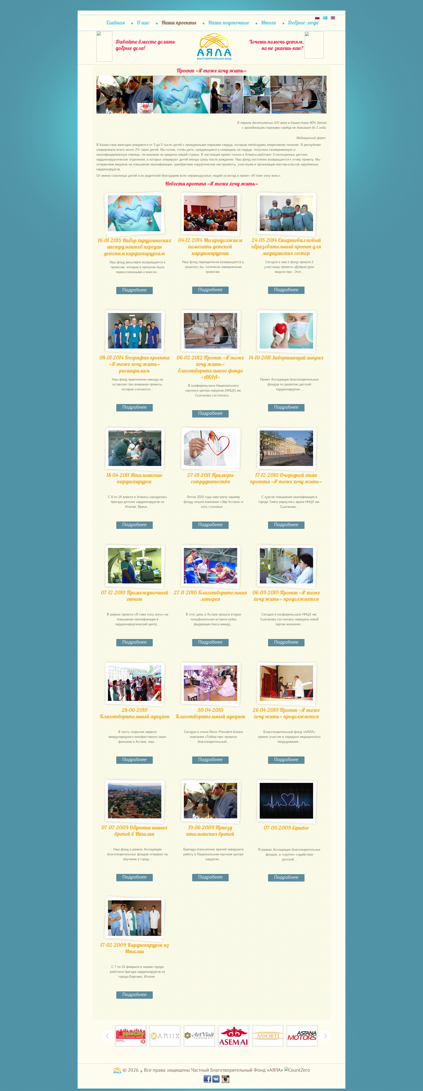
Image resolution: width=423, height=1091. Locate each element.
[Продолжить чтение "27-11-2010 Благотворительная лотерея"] (210, 565)
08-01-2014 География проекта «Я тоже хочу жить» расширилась (134, 364)
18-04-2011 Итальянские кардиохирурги (134, 478)
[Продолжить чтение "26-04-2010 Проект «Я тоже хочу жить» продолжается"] (286, 683)
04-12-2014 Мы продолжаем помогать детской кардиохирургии (210, 246)
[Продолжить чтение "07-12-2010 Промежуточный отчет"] (134, 565)
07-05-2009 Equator (286, 827)
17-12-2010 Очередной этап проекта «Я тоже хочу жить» (286, 478)
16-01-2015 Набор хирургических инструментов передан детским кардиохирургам (134, 247)
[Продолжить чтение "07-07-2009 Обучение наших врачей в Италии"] (134, 800)
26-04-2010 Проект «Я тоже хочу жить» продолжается (286, 713)
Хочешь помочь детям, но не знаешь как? (276, 44)
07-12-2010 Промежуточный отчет (134, 595)
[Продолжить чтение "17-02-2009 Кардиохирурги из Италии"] (134, 918)
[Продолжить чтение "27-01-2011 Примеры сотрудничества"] (210, 448)
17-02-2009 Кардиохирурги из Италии (134, 948)
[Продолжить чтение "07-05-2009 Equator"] (286, 800)
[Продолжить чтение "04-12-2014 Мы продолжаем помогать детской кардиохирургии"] (210, 213)
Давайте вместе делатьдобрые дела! (145, 44)
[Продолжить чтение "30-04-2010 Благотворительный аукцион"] (210, 683)
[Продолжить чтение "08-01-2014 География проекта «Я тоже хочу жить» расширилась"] (134, 330)
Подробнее (134, 290)
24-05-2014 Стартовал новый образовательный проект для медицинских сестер (286, 246)
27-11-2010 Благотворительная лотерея (210, 595)
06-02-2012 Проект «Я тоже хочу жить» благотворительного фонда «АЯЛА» (210, 367)
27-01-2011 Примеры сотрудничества (210, 478)
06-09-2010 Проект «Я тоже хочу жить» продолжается (286, 595)
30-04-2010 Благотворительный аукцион (210, 713)
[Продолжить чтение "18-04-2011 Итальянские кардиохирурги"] (134, 448)
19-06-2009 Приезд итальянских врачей (210, 830)
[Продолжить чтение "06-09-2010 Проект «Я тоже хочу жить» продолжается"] (286, 565)
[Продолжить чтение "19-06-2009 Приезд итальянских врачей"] (210, 800)
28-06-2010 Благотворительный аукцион (134, 713)
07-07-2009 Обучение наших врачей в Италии (134, 830)
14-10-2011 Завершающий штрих (286, 357)
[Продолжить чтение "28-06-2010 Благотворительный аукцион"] (134, 683)
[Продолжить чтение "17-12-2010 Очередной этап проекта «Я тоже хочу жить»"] (286, 448)
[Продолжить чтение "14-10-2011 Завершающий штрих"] (286, 330)
